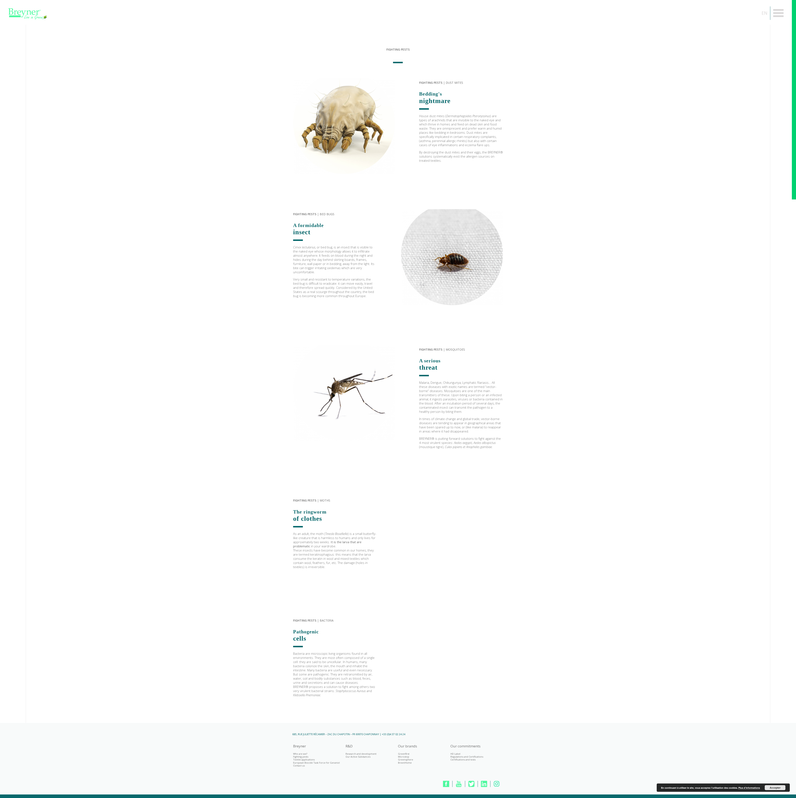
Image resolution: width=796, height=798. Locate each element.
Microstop (403, 756)
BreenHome (405, 762)
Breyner (299, 746)
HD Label (455, 753)
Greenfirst (403, 753)
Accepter (775, 787)
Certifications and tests (463, 759)
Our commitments (465, 746)
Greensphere (405, 759)
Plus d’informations (749, 787)
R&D (349, 746)
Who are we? (300, 753)
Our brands (407, 746)
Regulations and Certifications (466, 756)
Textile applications (304, 759)
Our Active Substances (358, 756)
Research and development (361, 753)
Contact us (299, 765)
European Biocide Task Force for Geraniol (316, 762)
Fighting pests (300, 756)
